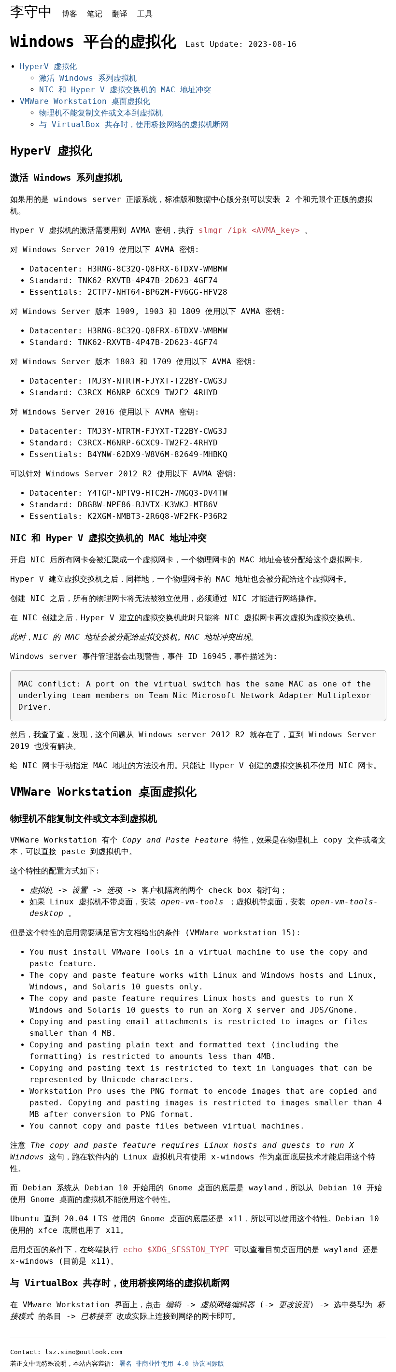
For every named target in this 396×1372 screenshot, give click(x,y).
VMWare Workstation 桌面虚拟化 (85, 101)
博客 (69, 13)
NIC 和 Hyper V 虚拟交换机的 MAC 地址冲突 (125, 89)
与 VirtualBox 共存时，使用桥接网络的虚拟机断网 (133, 124)
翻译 (119, 13)
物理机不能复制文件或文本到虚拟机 (101, 112)
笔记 (94, 13)
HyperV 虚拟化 (48, 66)
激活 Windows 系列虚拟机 (88, 78)
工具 (145, 13)
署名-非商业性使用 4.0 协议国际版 (171, 1363)
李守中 (31, 11)
